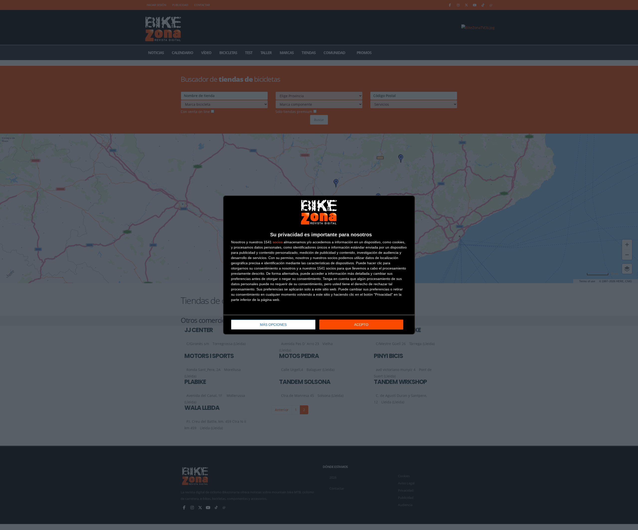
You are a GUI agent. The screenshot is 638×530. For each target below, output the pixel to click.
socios (278, 242)
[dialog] (319, 265)
